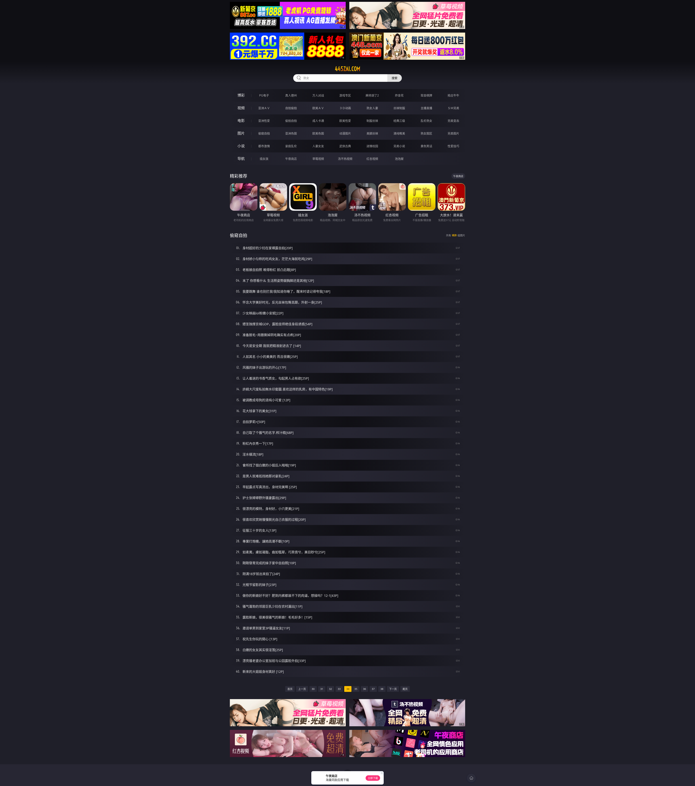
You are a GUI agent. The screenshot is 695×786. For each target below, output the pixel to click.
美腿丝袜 (372, 133)
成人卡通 (318, 121)
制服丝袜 (372, 121)
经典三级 (399, 121)
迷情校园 (372, 146)
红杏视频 (372, 159)
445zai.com (347, 68)
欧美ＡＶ (318, 108)
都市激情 (264, 146)
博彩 (241, 95)
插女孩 (264, 159)
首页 (289, 689)
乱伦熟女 (426, 121)
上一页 (302, 689)
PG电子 (264, 95)
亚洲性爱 (264, 121)
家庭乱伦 (291, 146)
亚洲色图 (291, 133)
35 (355, 689)
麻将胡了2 (372, 95)
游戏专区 (345, 95)
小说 (241, 146)
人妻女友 (318, 146)
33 (339, 689)
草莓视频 (318, 159)
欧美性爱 (345, 121)
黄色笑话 (426, 146)
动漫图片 (345, 133)
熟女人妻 (372, 108)
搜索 (394, 78)
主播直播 (426, 108)
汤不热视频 (345, 159)
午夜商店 (291, 159)
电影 (241, 120)
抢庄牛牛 (453, 95)
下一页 (393, 689)
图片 (241, 133)
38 (381, 689)
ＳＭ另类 (453, 108)
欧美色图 (318, 133)
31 (321, 689)
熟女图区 (426, 133)
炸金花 (399, 95)
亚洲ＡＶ (264, 108)
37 (373, 689)
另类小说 (399, 146)
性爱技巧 (453, 146)
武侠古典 (345, 146)
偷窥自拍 (264, 133)
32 (330, 689)
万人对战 (318, 95)
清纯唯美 (399, 133)
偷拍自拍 (291, 121)
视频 (241, 108)
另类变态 (453, 121)
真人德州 (291, 95)
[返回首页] (471, 778)
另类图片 (453, 133)
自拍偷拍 (291, 108)
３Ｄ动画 (345, 108)
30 (313, 689)
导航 (241, 158)
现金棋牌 (426, 95)
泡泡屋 (399, 159)
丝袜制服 (399, 108)
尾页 (405, 689)
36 (364, 689)
